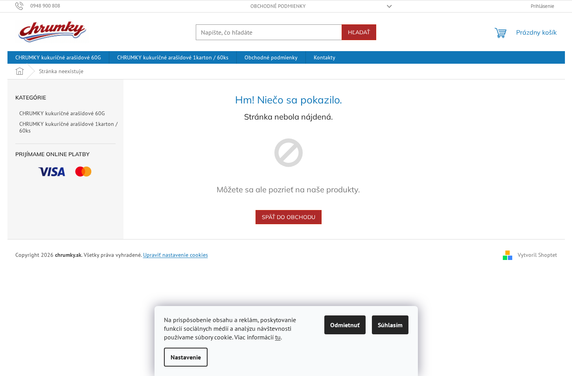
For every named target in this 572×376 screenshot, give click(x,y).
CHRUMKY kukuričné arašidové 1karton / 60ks (68, 127)
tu (278, 337)
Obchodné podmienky (277, 6)
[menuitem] (58, 57)
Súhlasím (390, 325)
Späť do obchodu (288, 217)
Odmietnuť (345, 325)
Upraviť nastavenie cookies (175, 254)
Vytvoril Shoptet (537, 254)
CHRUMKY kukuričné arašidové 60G (62, 113)
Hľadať (359, 32)
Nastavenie (186, 357)
